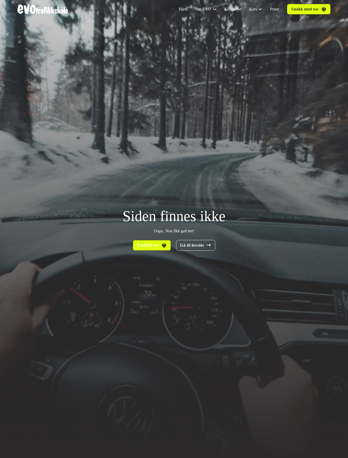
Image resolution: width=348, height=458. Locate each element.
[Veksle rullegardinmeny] (214, 9)
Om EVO (203, 9)
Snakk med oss (305, 9)
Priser (274, 9)
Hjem (183, 9)
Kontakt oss (148, 245)
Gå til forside (192, 245)
